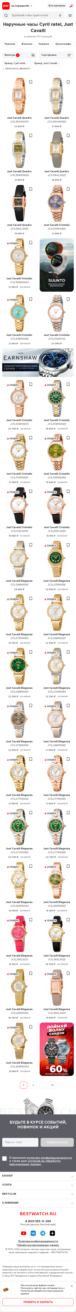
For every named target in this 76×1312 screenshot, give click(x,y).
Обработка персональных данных (38, 1245)
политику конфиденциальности (49, 1158)
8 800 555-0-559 (38, 1221)
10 (52, 1085)
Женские (26, 44)
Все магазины (57, 6)
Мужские (10, 44)
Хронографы (63, 44)
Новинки (44, 44)
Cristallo (57, 227)
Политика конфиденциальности (38, 1241)
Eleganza (19, 583)
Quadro (19, 120)
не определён (20, 6)
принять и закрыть (38, 1302)
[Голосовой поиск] (60, 15)
